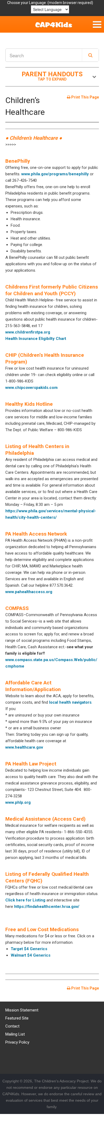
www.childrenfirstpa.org (27, 332)
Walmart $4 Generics (30, 955)
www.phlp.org (18, 802)
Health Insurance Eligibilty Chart (35, 338)
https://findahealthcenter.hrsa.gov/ (46, 906)
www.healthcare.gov (24, 747)
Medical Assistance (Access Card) (45, 819)
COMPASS (17, 608)
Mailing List (15, 1034)
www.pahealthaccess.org (28, 591)
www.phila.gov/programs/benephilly (55, 174)
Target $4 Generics (29, 948)
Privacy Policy (17, 1042)
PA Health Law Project (30, 764)
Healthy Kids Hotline (29, 404)
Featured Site (17, 1018)
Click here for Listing (25, 900)
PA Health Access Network (36, 534)
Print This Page (84, 97)
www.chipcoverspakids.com (31, 387)
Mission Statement (21, 1010)
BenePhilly (17, 161)
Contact (12, 1026)
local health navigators (70, 702)
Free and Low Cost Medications (42, 929)
